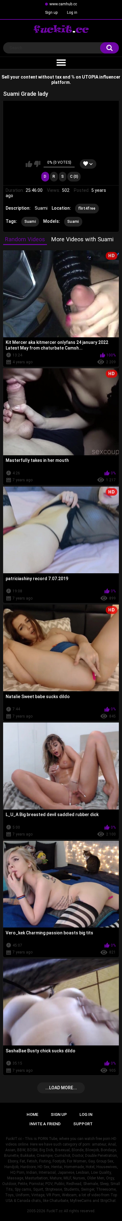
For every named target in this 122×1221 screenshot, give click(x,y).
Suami (30, 221)
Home (32, 1114)
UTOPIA (90, 76)
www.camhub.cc (63, 4)
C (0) (74, 176)
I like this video (29, 164)
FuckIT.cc (55, 1211)
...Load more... (61, 1087)
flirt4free (87, 208)
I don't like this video (37, 164)
